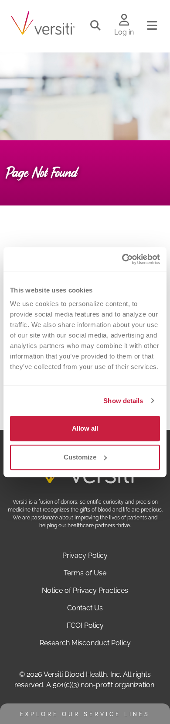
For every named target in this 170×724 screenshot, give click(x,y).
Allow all (85, 428)
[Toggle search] (95, 26)
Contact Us (85, 608)
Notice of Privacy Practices (85, 590)
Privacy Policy (85, 555)
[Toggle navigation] (152, 26)
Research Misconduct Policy (85, 643)
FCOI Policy (85, 625)
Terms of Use (85, 573)
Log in (124, 32)
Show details (123, 400)
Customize (80, 457)
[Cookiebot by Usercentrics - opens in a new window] (122, 259)
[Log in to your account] (124, 20)
